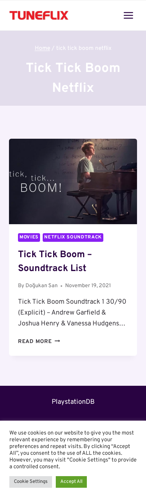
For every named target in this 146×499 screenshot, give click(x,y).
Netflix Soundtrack (72, 237)
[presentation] (73, 181)
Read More (39, 341)
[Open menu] (128, 15)
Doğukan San (41, 285)
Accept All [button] (71, 482)
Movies (29, 237)
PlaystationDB (73, 402)
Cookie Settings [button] (31, 482)
